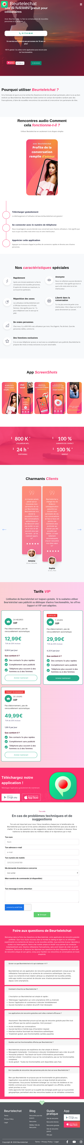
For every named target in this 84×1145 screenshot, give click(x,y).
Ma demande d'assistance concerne (21, 868)
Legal (56, 1142)
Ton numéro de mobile (15, 858)
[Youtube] (74, 1141)
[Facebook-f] (67, 1141)
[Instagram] (81, 1141)
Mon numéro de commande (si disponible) (23, 878)
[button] (81, 4)
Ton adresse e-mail (13, 848)
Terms (37, 1142)
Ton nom (9, 837)
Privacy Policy (47, 1142)
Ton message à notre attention (18, 889)
